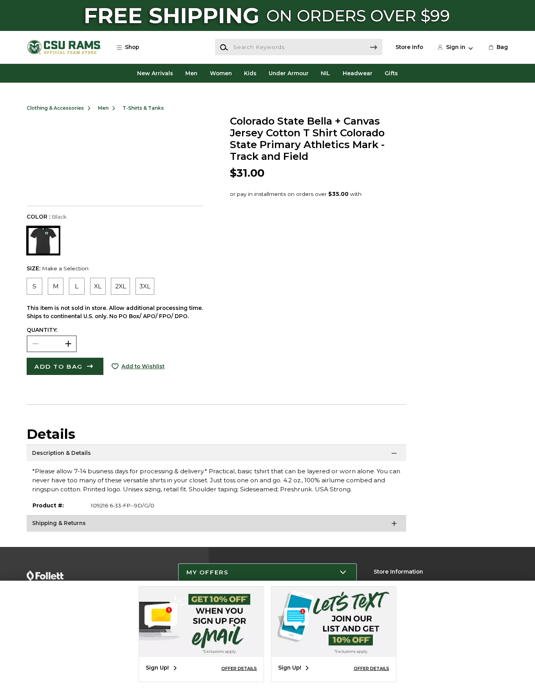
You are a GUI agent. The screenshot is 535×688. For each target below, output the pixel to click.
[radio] (34, 286)
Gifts (391, 73)
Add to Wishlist (142, 366)
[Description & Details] (216, 454)
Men (191, 73)
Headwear (357, 73)
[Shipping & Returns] (216, 525)
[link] (497, 47)
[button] (131, 47)
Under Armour (289, 73)
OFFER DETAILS (239, 668)
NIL (325, 73)
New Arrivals (155, 73)
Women (221, 73)
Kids (250, 73)
